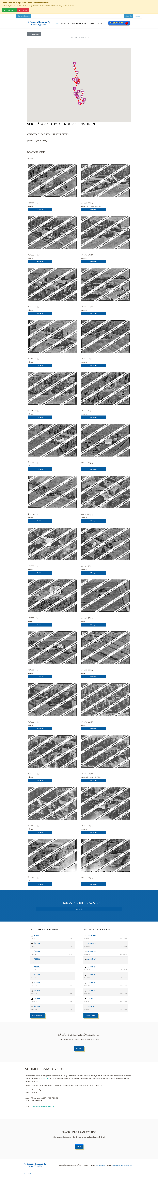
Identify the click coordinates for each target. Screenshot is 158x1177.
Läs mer (79, 1049)
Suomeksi (137, 16)
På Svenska (128, 16)
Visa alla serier (37, 1015)
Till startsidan (34, 34)
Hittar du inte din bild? (79, 23)
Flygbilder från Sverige (24, 16)
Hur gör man (65, 23)
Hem (57, 23)
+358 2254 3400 (100, 1165)
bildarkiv (45, 1078)
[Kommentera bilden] (52, 182)
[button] (77, 72)
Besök (79, 1147)
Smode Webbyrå (28, 1174)
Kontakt (92, 23)
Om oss (99, 23)
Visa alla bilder (91, 1015)
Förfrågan (40, 209)
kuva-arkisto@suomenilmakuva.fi (42, 1106)
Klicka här (79, 909)
